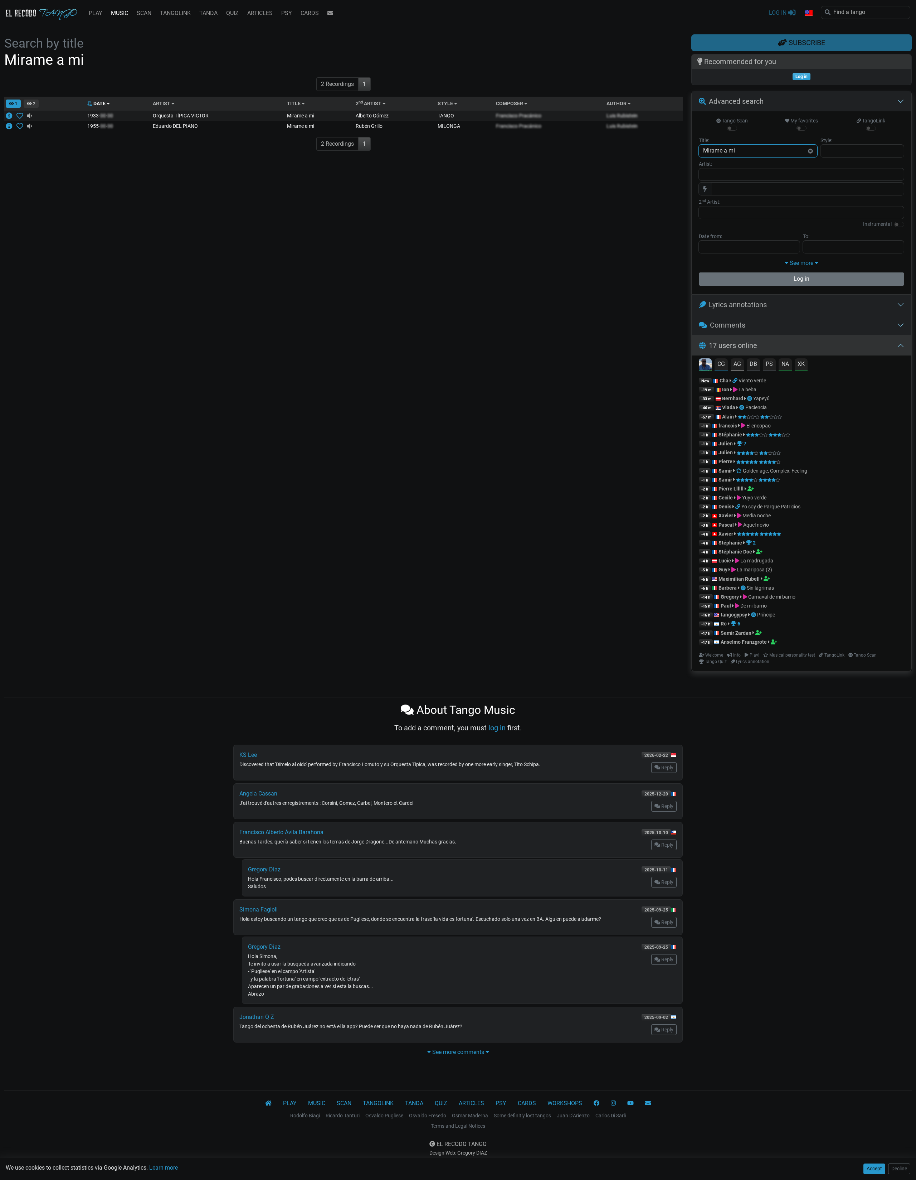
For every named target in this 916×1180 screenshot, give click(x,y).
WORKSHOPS (564, 1103)
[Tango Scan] (750, 398)
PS (769, 364)
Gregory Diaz (264, 869)
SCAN (144, 13)
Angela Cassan (258, 793)
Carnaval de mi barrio (771, 597)
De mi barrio (753, 606)
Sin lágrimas (760, 588)
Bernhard (732, 398)
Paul (726, 606)
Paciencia (756, 407)
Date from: (710, 236)
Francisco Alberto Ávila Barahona (281, 832)
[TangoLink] (735, 380)
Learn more (163, 1167)
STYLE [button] (446, 103)
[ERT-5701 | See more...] (11, 116)
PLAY (95, 13)
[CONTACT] (330, 13)
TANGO (446, 116)
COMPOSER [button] (510, 103)
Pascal (726, 525)
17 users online (733, 345)
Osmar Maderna (470, 1115)
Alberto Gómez (372, 116)
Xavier (726, 515)
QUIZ (232, 13)
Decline (899, 1168)
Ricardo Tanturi (343, 1115)
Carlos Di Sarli (610, 1115)
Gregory (730, 597)
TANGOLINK (175, 13)
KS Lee (248, 754)
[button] (808, 13)
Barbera (727, 588)
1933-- (100, 116)
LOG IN (778, 12)
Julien (726, 443)
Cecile (725, 497)
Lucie (724, 561)
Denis (724, 506)
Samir (725, 471)
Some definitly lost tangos (522, 1115)
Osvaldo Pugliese (384, 1115)
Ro (724, 624)
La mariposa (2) (754, 569)
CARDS (310, 13)
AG (737, 364)
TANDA (208, 13)
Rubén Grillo (369, 126)
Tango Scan (734, 121)
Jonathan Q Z (256, 1017)
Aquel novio (755, 525)
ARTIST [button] (162, 103)
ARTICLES (260, 13)
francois (727, 426)
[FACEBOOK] (596, 1103)
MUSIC (119, 13)
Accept (874, 1168)
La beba (746, 389)
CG (721, 364)
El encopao (758, 426)
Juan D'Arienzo (573, 1115)
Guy (722, 569)
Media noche (756, 515)
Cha (724, 380)
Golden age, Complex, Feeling (774, 471)
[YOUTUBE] (630, 1103)
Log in (801, 278)
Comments (727, 325)
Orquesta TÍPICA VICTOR (181, 116)
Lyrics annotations (738, 304)
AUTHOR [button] (617, 103)
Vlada (728, 407)
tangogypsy (734, 615)
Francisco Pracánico (518, 116)
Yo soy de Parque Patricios (770, 506)
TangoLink (873, 121)
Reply (666, 767)
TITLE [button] (294, 103)
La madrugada (756, 561)
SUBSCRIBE (806, 42)
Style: (826, 140)
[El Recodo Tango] (268, 1103)
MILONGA (449, 126)
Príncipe (766, 615)
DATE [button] (99, 103)
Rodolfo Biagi (305, 1115)
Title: (704, 140)
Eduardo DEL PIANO (175, 126)
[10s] (29, 116)
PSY (286, 13)
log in (497, 728)
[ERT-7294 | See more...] (11, 126)
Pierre (725, 461)
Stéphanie (730, 434)
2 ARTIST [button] (369, 103)
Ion (725, 389)
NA (785, 364)
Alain (728, 417)
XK (801, 364)
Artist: (705, 164)
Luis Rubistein (622, 116)
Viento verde (752, 380)
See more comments (458, 1052)
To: (806, 236)
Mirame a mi (300, 116)
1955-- (100, 126)
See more (801, 263)
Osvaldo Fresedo (427, 1115)
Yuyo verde (753, 497)
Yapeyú (761, 398)
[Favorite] (21, 116)
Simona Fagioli (258, 909)
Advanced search (736, 101)
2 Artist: (709, 201)
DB (753, 364)
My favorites (803, 121)
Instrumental (877, 224)
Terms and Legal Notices (458, 1126)
